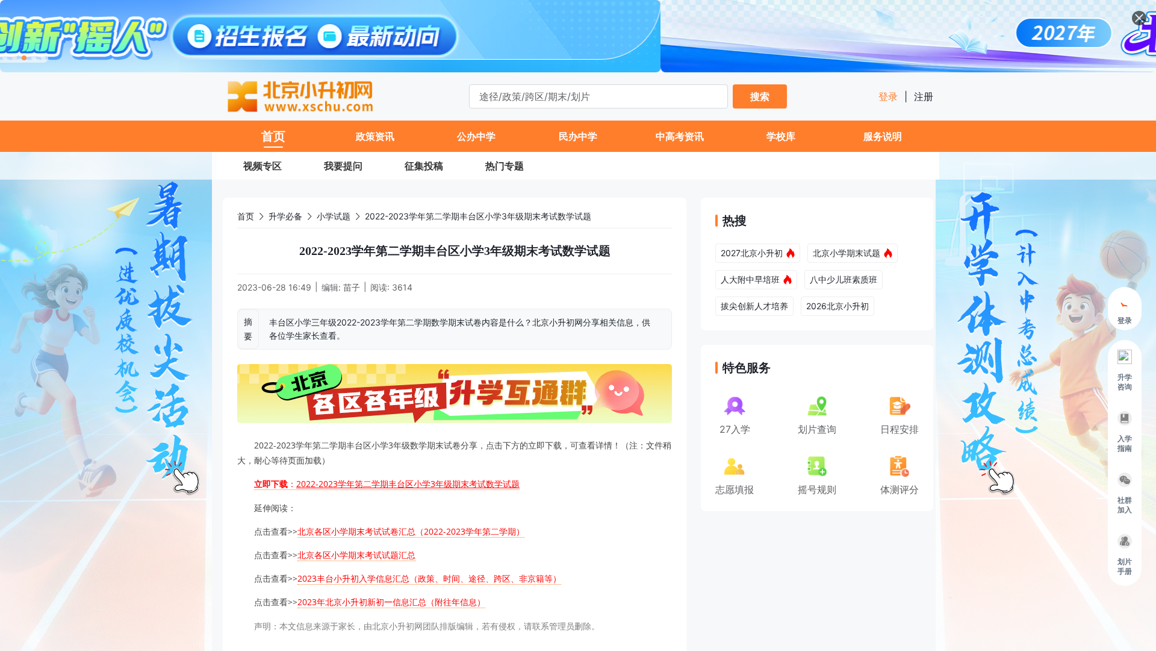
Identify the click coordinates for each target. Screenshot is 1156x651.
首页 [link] (245, 216)
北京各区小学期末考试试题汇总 (356, 555)
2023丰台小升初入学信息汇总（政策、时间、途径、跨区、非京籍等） (429, 578)
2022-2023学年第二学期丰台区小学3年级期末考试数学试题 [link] (478, 216)
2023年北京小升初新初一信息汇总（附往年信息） (391, 602)
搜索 (759, 96)
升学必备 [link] (285, 216)
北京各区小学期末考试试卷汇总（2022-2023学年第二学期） (410, 531)
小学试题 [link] (333, 216)
